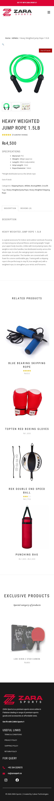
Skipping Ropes (17, 186)
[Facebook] (17, 780)
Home (7, 38)
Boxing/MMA (36, 186)
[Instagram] (6, 780)
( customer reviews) (19, 135)
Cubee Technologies (40, 794)
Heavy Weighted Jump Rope (18, 190)
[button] (48, 12)
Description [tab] (10, 208)
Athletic (15, 38)
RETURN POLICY (11, 751)
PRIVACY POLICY (11, 740)
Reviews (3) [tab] (26, 208)
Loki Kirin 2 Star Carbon (27, 659)
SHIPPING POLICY (11, 746)
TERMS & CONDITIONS (13, 734)
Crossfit (45, 186)
